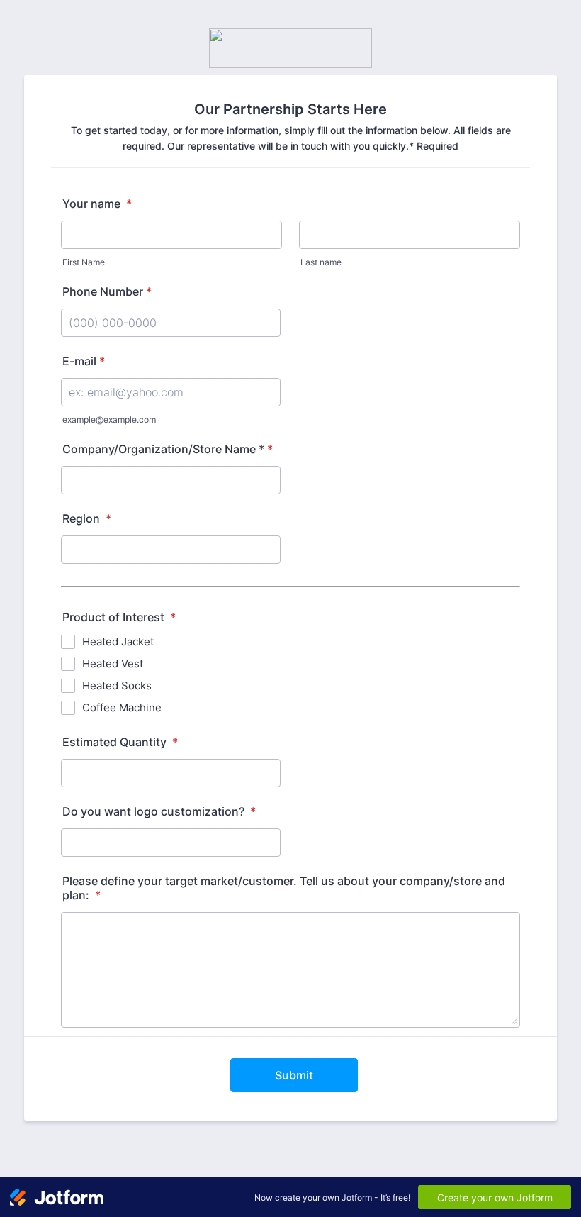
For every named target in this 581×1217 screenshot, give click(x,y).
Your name (97, 203)
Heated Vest (112, 663)
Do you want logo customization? (159, 811)
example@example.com (109, 419)
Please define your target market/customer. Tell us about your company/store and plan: (283, 888)
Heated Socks (117, 685)
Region (86, 518)
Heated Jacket (118, 641)
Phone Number (107, 291)
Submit (294, 1075)
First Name (83, 262)
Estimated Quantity (120, 742)
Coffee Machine (122, 707)
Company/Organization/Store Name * (167, 449)
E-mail (83, 361)
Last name (321, 262)
